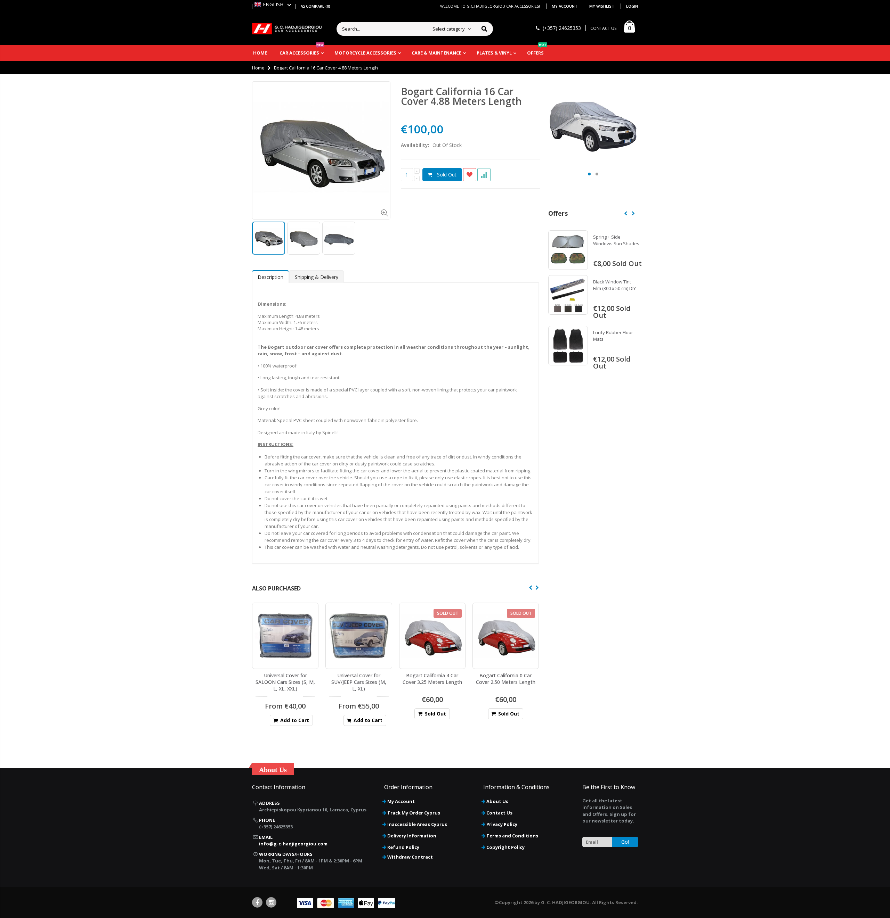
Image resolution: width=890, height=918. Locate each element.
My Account (565, 6)
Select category (448, 29)
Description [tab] (270, 277)
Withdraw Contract (410, 857)
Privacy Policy (501, 824)
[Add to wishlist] (469, 174)
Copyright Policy (505, 847)
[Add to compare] (484, 174)
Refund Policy (403, 847)
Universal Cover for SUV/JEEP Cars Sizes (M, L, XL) (358, 682)
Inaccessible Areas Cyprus (417, 824)
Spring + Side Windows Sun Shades (616, 240)
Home (258, 68)
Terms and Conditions (512, 836)
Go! (625, 841)
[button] (272, 4)
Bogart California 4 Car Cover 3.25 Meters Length (432, 678)
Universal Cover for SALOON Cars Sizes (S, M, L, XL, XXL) (285, 682)
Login (632, 6)
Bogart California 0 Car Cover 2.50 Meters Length (505, 678)
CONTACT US (603, 28)
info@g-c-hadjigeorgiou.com (293, 844)
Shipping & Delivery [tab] (316, 277)
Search (484, 28)
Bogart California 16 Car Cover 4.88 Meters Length (461, 96)
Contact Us (499, 813)
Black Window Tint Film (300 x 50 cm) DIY (614, 285)
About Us (497, 801)
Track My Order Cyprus (413, 813)
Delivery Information (411, 836)
